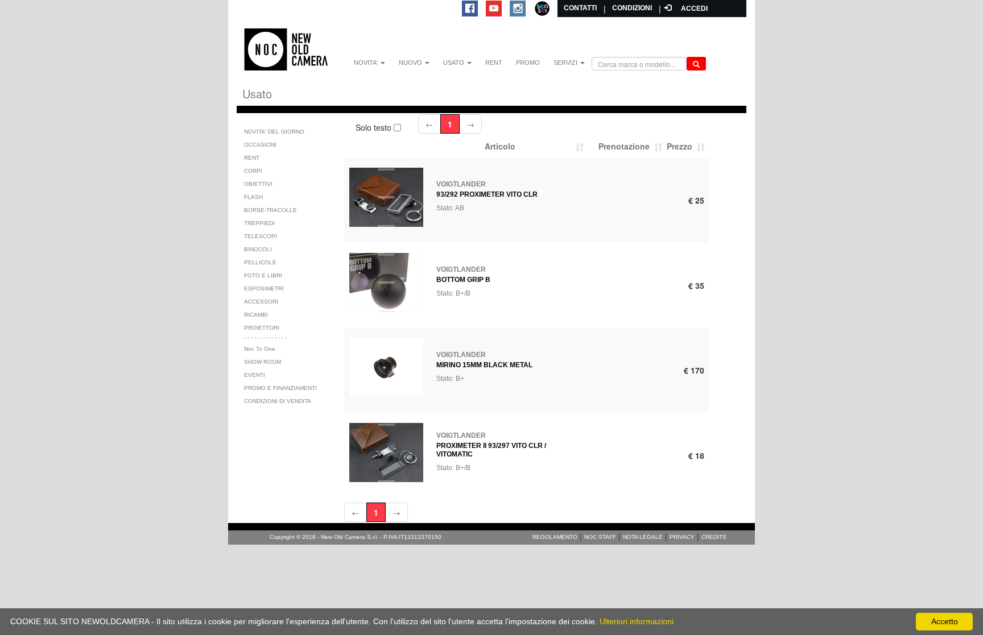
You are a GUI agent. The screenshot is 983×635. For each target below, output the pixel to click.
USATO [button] (454, 62)
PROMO (528, 62)
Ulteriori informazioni (637, 621)
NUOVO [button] (411, 62)
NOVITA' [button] (366, 62)
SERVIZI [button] (566, 62)
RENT (493, 62)
